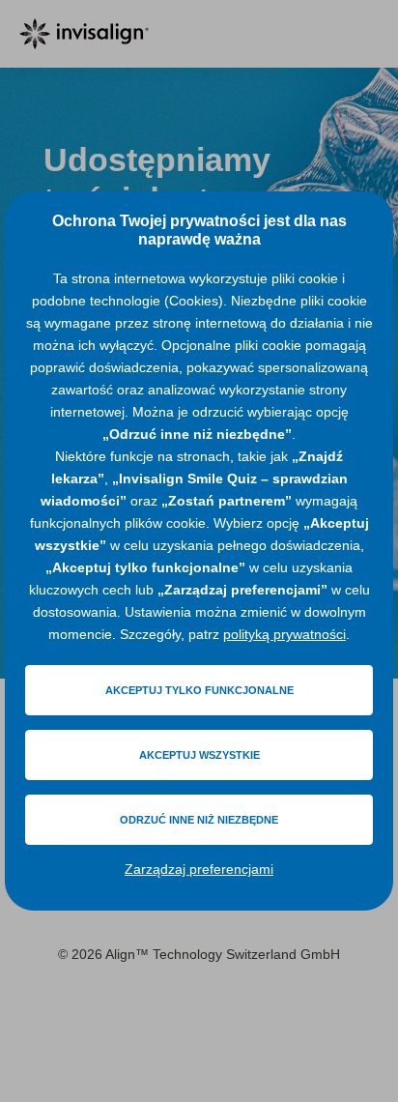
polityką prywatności (284, 634)
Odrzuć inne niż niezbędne (199, 820)
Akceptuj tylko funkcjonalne (199, 690)
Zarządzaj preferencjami (199, 869)
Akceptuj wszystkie (199, 755)
